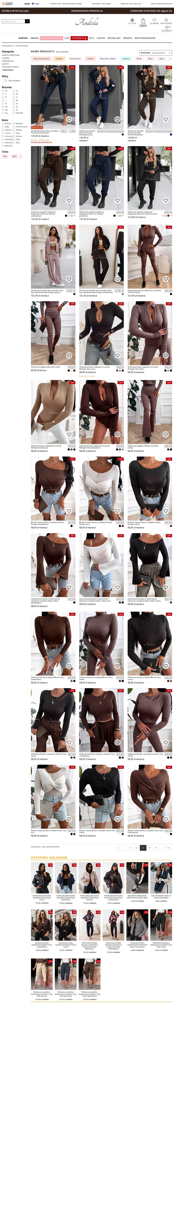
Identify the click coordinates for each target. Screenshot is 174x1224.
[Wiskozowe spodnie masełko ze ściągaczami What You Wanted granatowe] (101, 178)
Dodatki (101, 38)
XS (6, 91)
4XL (6, 113)
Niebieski (19, 123)
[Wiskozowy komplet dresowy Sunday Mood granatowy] (101, 97)
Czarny (7, 133)
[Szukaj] (27, 21)
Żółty (18, 139)
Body (162, 59)
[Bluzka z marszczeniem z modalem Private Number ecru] (101, 489)
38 (17, 100)
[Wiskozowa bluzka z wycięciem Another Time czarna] (53, 720)
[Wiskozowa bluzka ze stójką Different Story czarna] (150, 644)
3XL (6, 110)
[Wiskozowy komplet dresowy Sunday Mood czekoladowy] (150, 97)
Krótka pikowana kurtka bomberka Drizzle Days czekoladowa (113, 898)
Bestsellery (114, 38)
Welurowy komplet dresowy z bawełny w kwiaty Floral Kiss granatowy (89, 946)
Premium (127, 38)
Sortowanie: (145, 53)
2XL (6, 107)
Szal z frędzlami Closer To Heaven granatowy (161, 897)
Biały (7, 127)
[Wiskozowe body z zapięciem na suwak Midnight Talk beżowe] (53, 412)
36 (17, 94)
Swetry (5, 64)
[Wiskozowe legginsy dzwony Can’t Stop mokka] (150, 412)
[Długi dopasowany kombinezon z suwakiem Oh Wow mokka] (150, 257)
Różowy (19, 130)
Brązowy (8, 130)
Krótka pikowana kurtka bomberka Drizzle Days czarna (42, 898)
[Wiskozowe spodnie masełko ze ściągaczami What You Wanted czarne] (150, 178)
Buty (91, 38)
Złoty (18, 143)
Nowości (23, 38)
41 (17, 110)
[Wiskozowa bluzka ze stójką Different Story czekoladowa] (53, 644)
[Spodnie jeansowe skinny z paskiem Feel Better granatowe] (53, 97)
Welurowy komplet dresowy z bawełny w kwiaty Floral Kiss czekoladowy (113, 946)
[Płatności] (32, 4)
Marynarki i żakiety (10, 67)
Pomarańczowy (19, 127)
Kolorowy (8, 143)
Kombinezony (8, 61)
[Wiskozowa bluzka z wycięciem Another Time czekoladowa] (101, 720)
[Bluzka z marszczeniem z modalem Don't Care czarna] (101, 797)
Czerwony (8, 136)
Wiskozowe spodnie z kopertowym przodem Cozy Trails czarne (161, 945)
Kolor (5, 120)
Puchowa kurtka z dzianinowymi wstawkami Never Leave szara (137, 945)
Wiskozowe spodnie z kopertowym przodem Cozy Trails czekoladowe (89, 994)
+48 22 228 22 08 (131, 4)
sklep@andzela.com (164, 4)
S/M (68, 291)
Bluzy (150, 59)
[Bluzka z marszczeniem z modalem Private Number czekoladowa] (53, 489)
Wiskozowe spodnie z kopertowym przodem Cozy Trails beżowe (42, 994)
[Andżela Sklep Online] (87, 21)
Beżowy (8, 123)
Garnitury (126, 59)
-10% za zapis (101, 4)
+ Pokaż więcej (7, 70)
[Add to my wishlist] (69, 119)
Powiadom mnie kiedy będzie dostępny (110, 131)
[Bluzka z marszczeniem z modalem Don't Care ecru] (53, 797)
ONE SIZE (19, 113)
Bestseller (37, 128)
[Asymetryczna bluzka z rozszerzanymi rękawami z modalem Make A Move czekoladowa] (53, 565)
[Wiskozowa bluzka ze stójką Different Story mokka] (101, 644)
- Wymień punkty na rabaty (66, 4)
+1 (74, 215)
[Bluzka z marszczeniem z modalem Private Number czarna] (150, 489)
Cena (5, 152)
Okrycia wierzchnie (51, 38)
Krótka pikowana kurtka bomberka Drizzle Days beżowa (89, 898)
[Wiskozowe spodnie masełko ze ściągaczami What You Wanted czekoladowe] (53, 178)
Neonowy (8, 146)
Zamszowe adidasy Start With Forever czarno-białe (137, 897)
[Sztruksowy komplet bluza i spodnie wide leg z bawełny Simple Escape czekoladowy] (101, 257)
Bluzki (139, 59)
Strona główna (7, 46)
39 (17, 103)
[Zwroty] (8, 4)
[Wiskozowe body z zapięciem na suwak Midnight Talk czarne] (101, 333)
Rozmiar (7, 87)
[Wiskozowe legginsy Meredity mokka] (53, 333)
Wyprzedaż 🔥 (79, 38)
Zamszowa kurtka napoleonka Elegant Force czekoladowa (41, 945)
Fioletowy (8, 139)
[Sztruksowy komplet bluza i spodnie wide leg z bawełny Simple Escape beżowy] (53, 257)
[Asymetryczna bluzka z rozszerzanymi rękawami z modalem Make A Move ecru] (101, 565)
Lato (66, 38)
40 (17, 107)
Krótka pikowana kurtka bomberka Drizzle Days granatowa (66, 898)
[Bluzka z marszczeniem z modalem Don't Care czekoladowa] (150, 797)
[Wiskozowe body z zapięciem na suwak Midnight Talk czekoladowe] (101, 412)
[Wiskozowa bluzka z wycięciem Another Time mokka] (150, 720)
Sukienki (5, 58)
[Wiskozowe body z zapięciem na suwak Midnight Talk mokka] (150, 333)
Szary (18, 133)
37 (17, 97)
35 (17, 91)
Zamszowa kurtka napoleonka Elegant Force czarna (65, 945)
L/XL (73, 291)
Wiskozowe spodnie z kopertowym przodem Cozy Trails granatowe (66, 994)
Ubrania (34, 38)
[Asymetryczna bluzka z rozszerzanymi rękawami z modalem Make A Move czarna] (150, 565)
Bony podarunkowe (145, 38)
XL (6, 103)
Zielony (19, 136)
